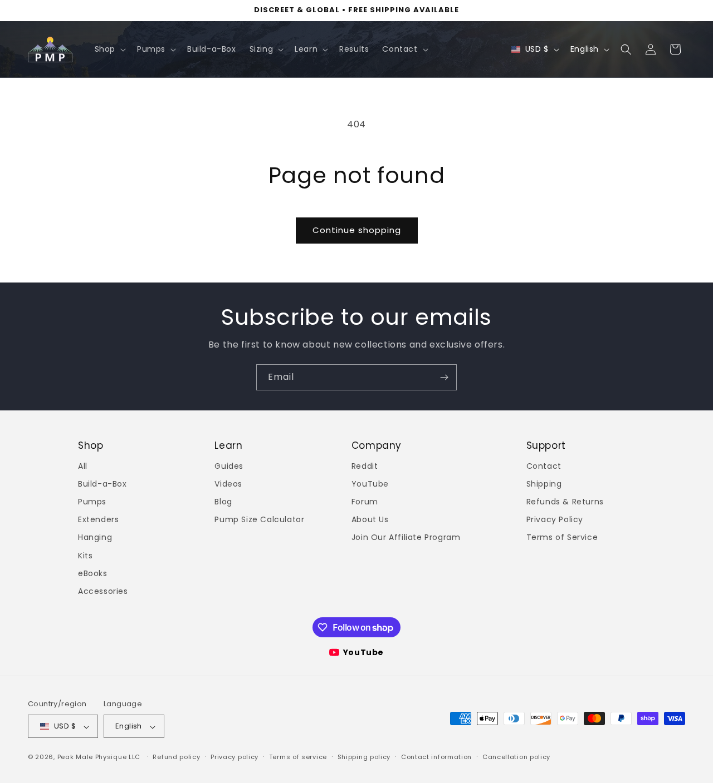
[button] (109, 49)
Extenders (98, 520)
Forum (364, 501)
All (82, 466)
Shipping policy (364, 756)
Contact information (436, 756)
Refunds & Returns (565, 501)
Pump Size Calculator (259, 520)
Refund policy (176, 756)
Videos (228, 483)
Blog (223, 501)
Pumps (92, 501)
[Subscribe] (444, 377)
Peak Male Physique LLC (98, 757)
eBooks (93, 573)
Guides (228, 466)
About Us (370, 520)
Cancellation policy (516, 756)
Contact (543, 466)
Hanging (95, 537)
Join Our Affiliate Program (406, 537)
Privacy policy (234, 756)
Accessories (103, 591)
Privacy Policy (554, 520)
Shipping (544, 483)
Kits (85, 555)
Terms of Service (562, 537)
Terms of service (298, 756)
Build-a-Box (102, 483)
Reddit (364, 466)
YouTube (370, 483)
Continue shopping (356, 230)
